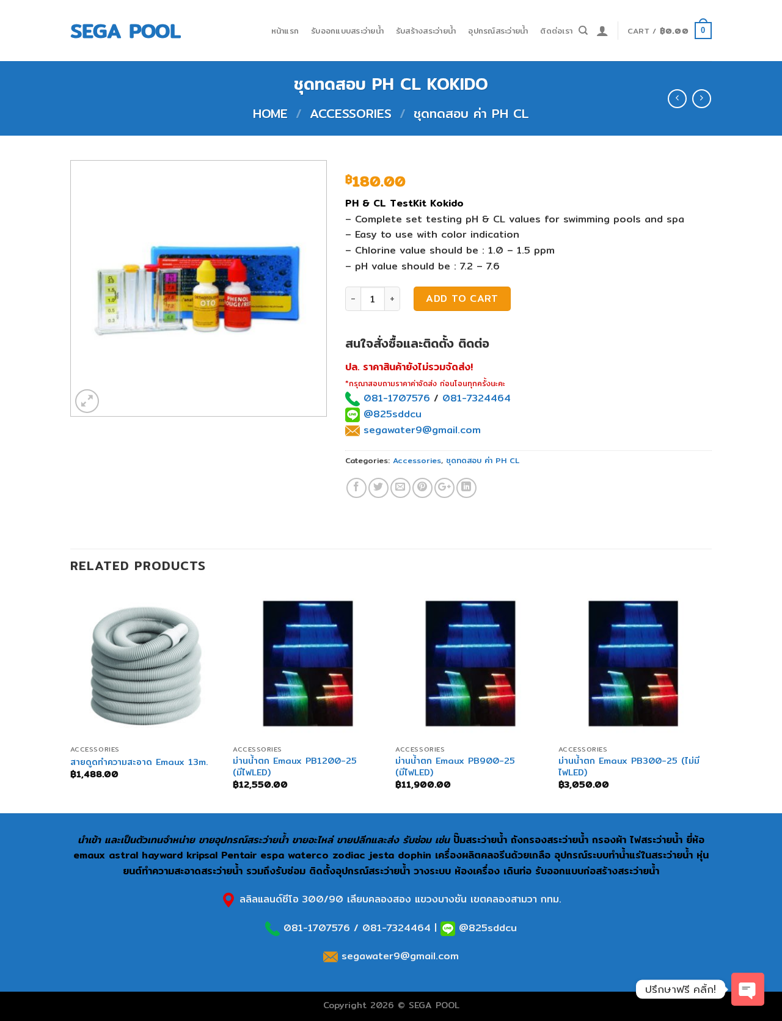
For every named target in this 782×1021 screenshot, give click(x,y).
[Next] (708, 699)
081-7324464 (476, 398)
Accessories (351, 113)
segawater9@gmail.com (420, 429)
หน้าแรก (285, 30)
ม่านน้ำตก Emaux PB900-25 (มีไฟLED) (455, 766)
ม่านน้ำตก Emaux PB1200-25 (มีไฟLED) (295, 766)
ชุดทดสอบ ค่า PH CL (471, 113)
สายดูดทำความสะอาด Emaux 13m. (139, 762)
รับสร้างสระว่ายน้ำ (426, 30)
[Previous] (71, 699)
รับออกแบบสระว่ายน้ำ (347, 30)
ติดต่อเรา (556, 30)
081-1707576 (397, 398)
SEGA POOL (125, 30)
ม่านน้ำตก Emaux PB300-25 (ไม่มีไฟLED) (629, 766)
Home (270, 113)
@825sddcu (391, 414)
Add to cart (462, 298)
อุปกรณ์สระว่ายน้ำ (498, 30)
